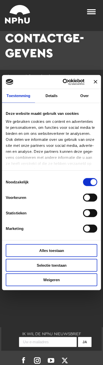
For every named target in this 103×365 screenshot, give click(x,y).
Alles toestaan (51, 250)
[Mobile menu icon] (91, 11)
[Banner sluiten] (95, 82)
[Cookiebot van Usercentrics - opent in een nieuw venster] (63, 82)
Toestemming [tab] (18, 96)
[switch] (90, 198)
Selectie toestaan (51, 265)
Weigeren (51, 280)
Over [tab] (84, 96)
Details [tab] (52, 96)
